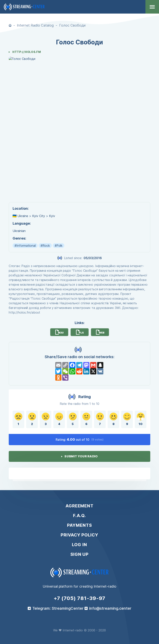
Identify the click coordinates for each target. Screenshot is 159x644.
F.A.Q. (79, 515)
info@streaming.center (110, 608)
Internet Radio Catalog (35, 25)
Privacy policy (79, 535)
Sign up (79, 554)
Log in (79, 545)
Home (10, 25)
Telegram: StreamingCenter (58, 608)
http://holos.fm (26, 51)
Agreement (79, 506)
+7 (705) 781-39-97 (79, 598)
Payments (79, 525)
